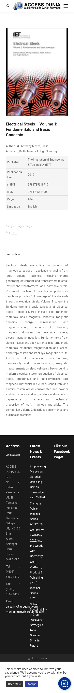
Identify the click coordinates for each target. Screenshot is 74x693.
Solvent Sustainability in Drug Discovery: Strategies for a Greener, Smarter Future (38, 625)
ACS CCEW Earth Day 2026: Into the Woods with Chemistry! (37, 543)
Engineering (23, 226)
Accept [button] (31, 683)
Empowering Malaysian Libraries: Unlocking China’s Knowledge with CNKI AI (38, 482)
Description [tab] (13, 254)
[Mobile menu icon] (65, 6)
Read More (14, 683)
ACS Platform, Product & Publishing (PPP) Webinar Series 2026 (36, 580)
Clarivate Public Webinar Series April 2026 (36, 514)
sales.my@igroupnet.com (22, 606)
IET (14, 233)
